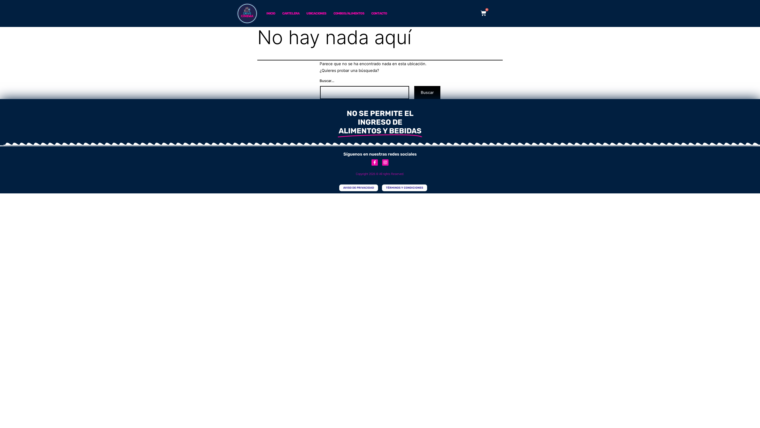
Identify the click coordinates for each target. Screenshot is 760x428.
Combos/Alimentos (348, 13)
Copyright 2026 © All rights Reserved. (380, 174)
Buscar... (327, 81)
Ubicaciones (316, 13)
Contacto (379, 13)
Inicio (270, 13)
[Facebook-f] (374, 162)
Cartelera (291, 13)
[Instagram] (385, 162)
